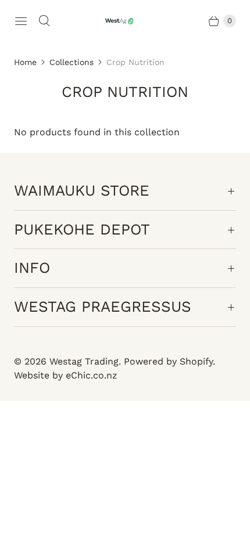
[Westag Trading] (125, 21)
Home (25, 62)
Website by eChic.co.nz (65, 375)
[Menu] (21, 21)
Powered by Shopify (168, 361)
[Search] (44, 21)
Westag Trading (84, 361)
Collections (71, 62)
